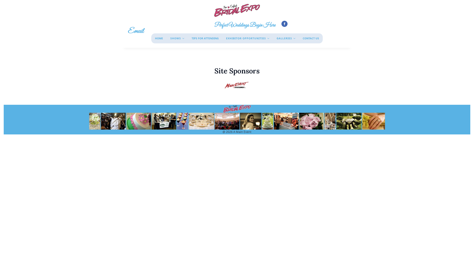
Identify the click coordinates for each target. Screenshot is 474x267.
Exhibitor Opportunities (246, 38)
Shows (175, 38)
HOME (159, 38)
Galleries (284, 38)
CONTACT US (311, 38)
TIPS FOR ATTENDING (205, 38)
